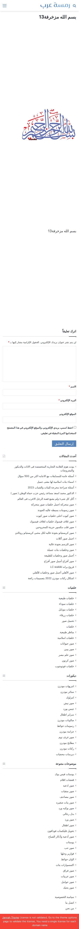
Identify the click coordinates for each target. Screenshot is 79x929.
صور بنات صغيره (65, 802)
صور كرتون (68, 660)
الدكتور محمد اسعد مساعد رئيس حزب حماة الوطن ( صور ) (42, 493)
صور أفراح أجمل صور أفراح (59, 561)
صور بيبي (69, 649)
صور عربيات (67, 876)
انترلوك (70, 697)
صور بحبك (68, 887)
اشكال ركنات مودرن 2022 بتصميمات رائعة (51, 578)
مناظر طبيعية (67, 632)
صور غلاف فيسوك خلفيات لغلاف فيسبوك (52, 521)
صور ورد (69, 819)
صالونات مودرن (66, 720)
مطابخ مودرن (67, 742)
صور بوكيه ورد (66, 808)
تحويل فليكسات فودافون (61, 830)
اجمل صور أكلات (65, 538)
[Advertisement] (39, 67)
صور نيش (69, 703)
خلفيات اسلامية (66, 637)
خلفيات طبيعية (66, 598)
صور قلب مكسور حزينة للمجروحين (55, 527)
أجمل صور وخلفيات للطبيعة (59, 555)
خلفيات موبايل (66, 609)
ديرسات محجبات (65, 754)
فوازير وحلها (67, 853)
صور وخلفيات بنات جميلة (60, 549)
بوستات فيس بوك (64, 774)
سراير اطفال (67, 714)
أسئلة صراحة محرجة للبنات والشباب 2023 (51, 487)
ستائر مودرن (67, 691)
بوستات (70, 842)
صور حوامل (67, 882)
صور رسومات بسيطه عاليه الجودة (56, 510)
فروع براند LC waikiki (62, 566)
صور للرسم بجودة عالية (61, 544)
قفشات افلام (67, 779)
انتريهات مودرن (66, 686)
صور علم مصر (66, 654)
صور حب (69, 847)
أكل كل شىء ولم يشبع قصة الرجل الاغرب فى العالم (45, 498)
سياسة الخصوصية (64, 897)
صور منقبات (67, 791)
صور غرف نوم (66, 737)
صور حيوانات (67, 643)
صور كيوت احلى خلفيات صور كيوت (55, 515)
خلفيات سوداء (66, 603)
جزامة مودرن (67, 731)
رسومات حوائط (65, 725)
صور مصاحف (67, 796)
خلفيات (70, 626)
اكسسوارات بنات (65, 864)
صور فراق (68, 870)
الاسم (72, 386)
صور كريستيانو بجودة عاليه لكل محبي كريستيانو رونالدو (44, 532)
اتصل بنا (69, 902)
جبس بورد (68, 708)
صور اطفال (68, 825)
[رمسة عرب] (55, 5)
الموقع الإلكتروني (67, 413)
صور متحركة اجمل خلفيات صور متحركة (52, 504)
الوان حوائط (67, 859)
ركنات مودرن (67, 748)
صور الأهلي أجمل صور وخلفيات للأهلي (53, 572)
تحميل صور (68, 620)
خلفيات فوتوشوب (64, 666)
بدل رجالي (68, 813)
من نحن (69, 908)
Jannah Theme (10, 917)
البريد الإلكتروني (67, 400)
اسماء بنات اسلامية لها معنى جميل (55, 481)
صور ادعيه (68, 785)
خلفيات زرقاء (67, 615)
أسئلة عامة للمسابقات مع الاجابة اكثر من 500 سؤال (46, 476)
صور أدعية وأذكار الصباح (61, 836)
